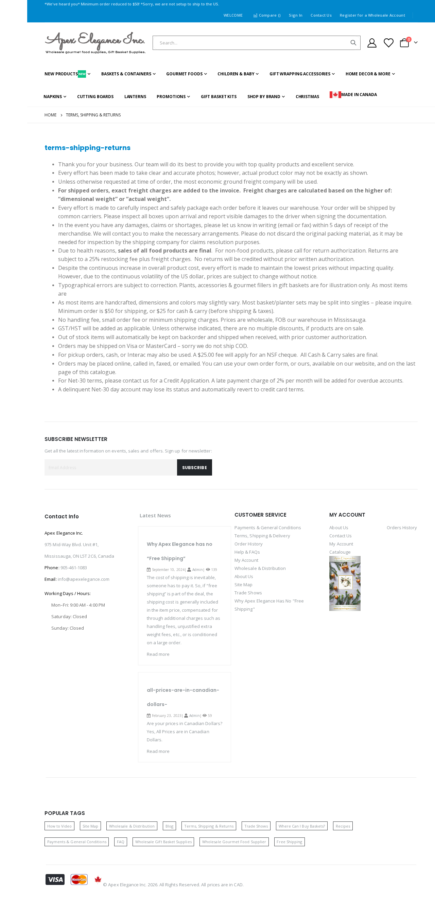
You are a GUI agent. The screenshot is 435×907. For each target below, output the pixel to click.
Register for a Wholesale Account (372, 15)
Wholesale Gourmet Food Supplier (234, 841)
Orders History (402, 527)
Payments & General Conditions (267, 527)
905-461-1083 (73, 567)
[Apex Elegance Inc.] (95, 43)
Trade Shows (248, 593)
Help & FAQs (247, 552)
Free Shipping (289, 841)
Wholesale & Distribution (260, 568)
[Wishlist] (388, 43)
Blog (169, 826)
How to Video (59, 826)
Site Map (243, 584)
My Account (246, 560)
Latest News (155, 515)
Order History (248, 544)
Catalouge (340, 552)
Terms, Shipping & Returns (209, 826)
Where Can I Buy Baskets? (302, 826)
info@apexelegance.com (83, 579)
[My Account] (372, 43)
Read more (158, 654)
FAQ (120, 841)
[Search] (353, 43)
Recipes (343, 826)
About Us (244, 576)
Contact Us (321, 15)
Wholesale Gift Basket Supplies (163, 841)
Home (50, 115)
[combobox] (257, 43)
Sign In (295, 15)
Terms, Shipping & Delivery (262, 536)
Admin (197, 569)
